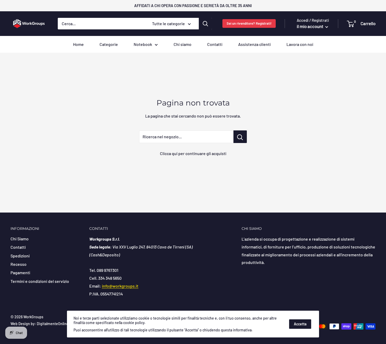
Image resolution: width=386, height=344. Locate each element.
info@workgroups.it (120, 285)
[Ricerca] (205, 23)
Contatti (214, 44)
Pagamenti (20, 272)
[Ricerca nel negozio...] (240, 136)
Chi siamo (182, 44)
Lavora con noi (299, 44)
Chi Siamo (20, 238)
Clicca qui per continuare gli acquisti (193, 153)
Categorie (109, 44)
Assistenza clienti (254, 44)
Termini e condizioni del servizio (40, 281)
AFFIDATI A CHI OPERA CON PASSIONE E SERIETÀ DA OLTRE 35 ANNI (193, 5)
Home (78, 44)
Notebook (143, 44)
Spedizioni (20, 255)
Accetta (300, 324)
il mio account (310, 26)
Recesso (19, 264)
